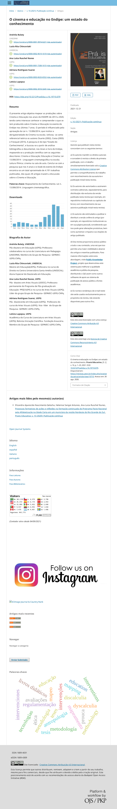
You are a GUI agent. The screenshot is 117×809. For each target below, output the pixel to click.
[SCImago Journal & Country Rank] (26, 601)
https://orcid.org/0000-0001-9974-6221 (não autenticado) (38, 42)
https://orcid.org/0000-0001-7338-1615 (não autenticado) (38, 65)
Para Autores (14, 479)
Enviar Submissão (19, 660)
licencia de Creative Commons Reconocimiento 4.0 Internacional (88, 342)
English (13, 445)
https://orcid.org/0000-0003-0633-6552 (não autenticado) (38, 77)
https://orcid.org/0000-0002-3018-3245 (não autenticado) (38, 89)
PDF (76, 95)
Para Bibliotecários (17, 484)
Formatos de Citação (81, 385)
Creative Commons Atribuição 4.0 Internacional (62, 764)
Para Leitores (15, 475)
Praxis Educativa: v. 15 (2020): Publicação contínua (39, 415)
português (14, 458)
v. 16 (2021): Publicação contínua (40, 11)
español (13, 449)
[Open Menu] (9, 3)
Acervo (20, 11)
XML (89, 95)
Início (11, 11)
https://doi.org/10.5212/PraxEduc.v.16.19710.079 (37, 96)
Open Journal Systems (20, 429)
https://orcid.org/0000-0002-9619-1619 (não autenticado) (38, 53)
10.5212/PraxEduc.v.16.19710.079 (84, 368)
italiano (13, 454)
